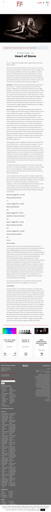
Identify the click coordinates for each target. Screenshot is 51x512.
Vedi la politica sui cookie (34, 509)
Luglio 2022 (12, 426)
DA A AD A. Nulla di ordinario (9, 340)
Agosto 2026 (5, 413)
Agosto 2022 (12, 424)
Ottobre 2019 (12, 478)
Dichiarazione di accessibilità (7, 378)
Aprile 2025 (4, 441)
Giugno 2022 (12, 427)
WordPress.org (12, 504)
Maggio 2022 (12, 428)
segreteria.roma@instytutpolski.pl (9, 373)
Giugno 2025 (5, 438)
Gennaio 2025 (5, 446)
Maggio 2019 (12, 485)
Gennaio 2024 (5, 467)
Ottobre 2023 (5, 474)
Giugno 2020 (12, 470)
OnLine (11, 494)
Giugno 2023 (5, 480)
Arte (8, 346)
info (7, 200)
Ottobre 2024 (5, 453)
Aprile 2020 (12, 473)
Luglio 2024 (4, 457)
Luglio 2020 (12, 469)
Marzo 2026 (4, 420)
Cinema (4, 492)
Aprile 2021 (11, 452)
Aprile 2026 (4, 419)
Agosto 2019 (12, 482)
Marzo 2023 (4, 484)
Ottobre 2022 (12, 420)
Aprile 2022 (12, 430)
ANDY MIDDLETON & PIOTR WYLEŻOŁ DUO (5, 400)
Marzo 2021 (12, 453)
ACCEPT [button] (42, 509)
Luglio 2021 (12, 448)
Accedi (3, 501)
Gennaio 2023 (12, 413)
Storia (10, 495)
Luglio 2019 (12, 484)
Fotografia (4, 495)
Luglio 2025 (4, 437)
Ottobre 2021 (12, 442)
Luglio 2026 (4, 415)
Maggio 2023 (5, 481)
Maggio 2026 (5, 417)
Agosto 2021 (12, 446)
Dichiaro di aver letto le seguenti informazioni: (44, 372)
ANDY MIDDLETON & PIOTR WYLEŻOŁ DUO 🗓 (41, 342)
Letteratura (4, 497)
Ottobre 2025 (5, 431)
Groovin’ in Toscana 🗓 (25, 340)
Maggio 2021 (12, 451)
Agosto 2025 (5, 435)
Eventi (32, 53)
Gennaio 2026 (5, 424)
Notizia (11, 492)
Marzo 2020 (12, 474)
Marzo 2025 (4, 442)
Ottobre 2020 (12, 463)
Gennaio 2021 (12, 456)
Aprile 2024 (4, 462)
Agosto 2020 (12, 467)
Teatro (10, 497)
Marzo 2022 (12, 431)
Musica (27, 346)
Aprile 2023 (4, 482)
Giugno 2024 (5, 459)
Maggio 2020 (12, 471)
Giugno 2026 (5, 416)
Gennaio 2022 (12, 435)
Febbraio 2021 (12, 455)
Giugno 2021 (12, 449)
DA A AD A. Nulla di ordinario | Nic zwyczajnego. (5, 390)
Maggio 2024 (5, 460)
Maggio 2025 (5, 439)
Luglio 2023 (4, 478)
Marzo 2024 (4, 463)
